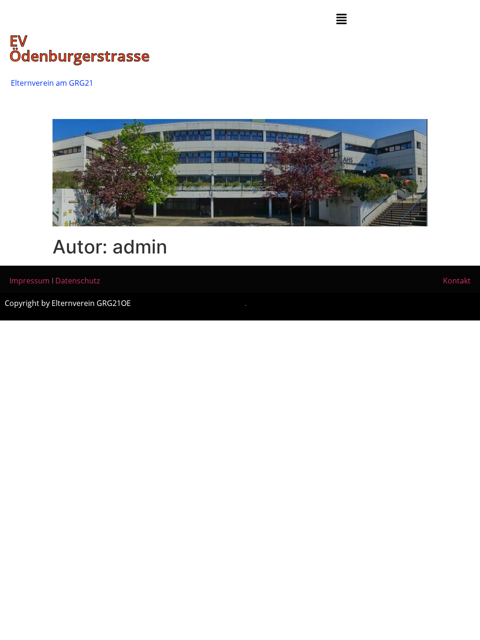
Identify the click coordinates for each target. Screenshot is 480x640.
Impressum (29, 280)
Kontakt (457, 280)
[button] (341, 19)
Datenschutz (77, 280)
